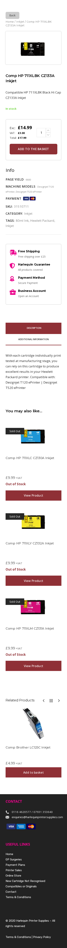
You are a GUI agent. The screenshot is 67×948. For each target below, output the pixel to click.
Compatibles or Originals (21, 886)
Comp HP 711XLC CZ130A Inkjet (30, 458)
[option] (33, 742)
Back (12, 15)
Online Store (13, 875)
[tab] (33, 328)
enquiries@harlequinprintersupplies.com (37, 817)
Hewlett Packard (42, 220)
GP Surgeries (14, 859)
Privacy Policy (42, 937)
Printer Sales (14, 870)
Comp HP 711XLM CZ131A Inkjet (30, 628)
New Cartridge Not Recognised (25, 881)
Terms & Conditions (18, 897)
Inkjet (20, 21)
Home (10, 21)
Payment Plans (15, 865)
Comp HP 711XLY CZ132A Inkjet (30, 543)
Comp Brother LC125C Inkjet (28, 747)
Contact (11, 891)
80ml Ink (22, 220)
